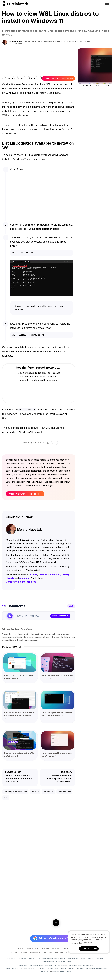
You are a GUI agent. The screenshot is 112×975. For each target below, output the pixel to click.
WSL (6, 797)
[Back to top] (56, 922)
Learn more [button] (87, 943)
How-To (35, 791)
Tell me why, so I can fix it (39, 448)
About (14, 953)
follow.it (59, 953)
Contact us (35, 953)
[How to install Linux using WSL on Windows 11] (19, 740)
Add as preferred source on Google (56, 938)
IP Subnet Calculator (51, 948)
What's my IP (32, 948)
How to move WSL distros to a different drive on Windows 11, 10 (19, 715)
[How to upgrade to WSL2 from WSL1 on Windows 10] (57, 700)
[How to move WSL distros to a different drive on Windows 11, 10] (19, 700)
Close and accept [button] (89, 948)
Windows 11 (12, 92)
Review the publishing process (23, 640)
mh (50, 971)
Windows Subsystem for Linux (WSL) (31, 84)
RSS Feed (47, 953)
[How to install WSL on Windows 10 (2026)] (57, 662)
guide (11, 125)
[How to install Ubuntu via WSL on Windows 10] (19, 662)
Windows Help (64, 791)
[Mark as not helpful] (52, 442)
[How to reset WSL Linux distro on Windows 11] (57, 740)
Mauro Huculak (18, 41)
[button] (1, 1)
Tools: (21, 948)
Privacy (23, 953)
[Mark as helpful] (47, 442)
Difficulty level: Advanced (15, 791)
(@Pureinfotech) (32, 41)
